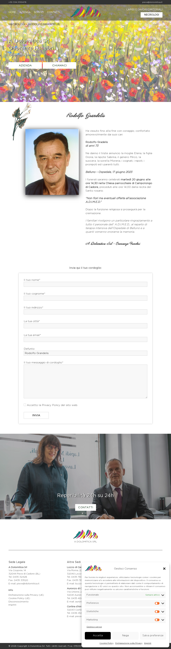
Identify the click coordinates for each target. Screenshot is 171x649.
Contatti (53, 12)
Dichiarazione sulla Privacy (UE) (26, 595)
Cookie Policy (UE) (19, 598)
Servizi (39, 12)
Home (12, 12)
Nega (125, 635)
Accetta (98, 635)
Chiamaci (59, 66)
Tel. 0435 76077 (76, 577)
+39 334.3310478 (17, 2)
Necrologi (151, 15)
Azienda (25, 12)
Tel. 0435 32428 (18, 577)
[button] (164, 568)
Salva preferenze (152, 635)
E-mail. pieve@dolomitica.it (24, 583)
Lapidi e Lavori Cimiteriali (144, 10)
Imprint (147, 643)
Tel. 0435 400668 (77, 598)
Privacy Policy (51, 405)
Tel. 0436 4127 (75, 613)
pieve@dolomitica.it (152, 2)
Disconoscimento (19, 602)
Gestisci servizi (94, 627)
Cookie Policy (107, 643)
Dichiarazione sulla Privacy (128, 643)
